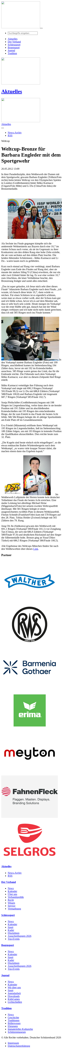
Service (11, 905)
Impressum (13, 1043)
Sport (10, 927)
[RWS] (29, 644)
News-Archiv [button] (15, 132)
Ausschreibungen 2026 (19, 936)
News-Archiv (15, 872)
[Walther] (29, 601)
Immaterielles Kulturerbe (20, 1029)
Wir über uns (14, 987)
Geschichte (13, 1017)
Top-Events (14, 938)
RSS (10, 875)
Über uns (12, 894)
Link (35, 549)
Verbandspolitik (16, 897)
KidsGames (14, 999)
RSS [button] (10, 135)
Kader (11, 930)
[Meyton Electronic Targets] (29, 774)
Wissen (11, 902)
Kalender (12, 891)
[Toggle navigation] (41, 28)
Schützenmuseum (17, 1032)
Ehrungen (13, 1026)
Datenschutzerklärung (19, 1046)
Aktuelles (11, 91)
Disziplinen (13, 933)
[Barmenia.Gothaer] (29, 687)
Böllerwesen (14, 1023)
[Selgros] (29, 860)
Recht (11, 900)
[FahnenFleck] (29, 817)
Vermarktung (14, 908)
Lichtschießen (15, 1002)
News (11, 888)
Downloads (14, 996)
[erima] (29, 730)
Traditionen (13, 1020)
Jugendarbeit (14, 993)
